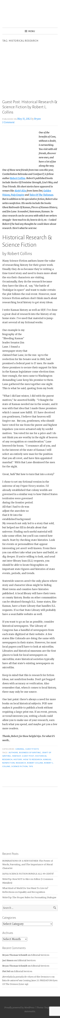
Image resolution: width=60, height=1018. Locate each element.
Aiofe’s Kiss (20, 190)
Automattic (29, 1011)
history (18, 759)
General (19, 749)
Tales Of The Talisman (41, 194)
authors (13, 752)
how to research (32, 759)
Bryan (37, 118)
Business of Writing (30, 752)
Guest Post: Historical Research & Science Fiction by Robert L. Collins (29, 107)
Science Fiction (19, 766)
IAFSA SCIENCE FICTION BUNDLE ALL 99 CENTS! (28, 873)
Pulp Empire (17, 194)
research (21, 763)
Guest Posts (32, 749)
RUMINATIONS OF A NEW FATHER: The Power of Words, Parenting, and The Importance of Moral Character (27, 865)
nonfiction (8, 763)
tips (31, 766)
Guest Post (28, 756)
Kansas (47, 759)
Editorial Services (40, 955)
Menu (31, 31)
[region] (30, 819)
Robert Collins (17, 178)
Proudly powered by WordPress (19, 1007)
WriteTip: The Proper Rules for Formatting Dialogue (29, 897)
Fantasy (16, 756)
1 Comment (8, 122)
